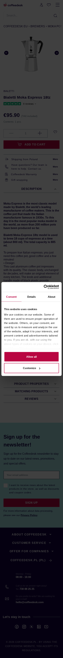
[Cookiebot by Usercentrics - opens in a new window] (44, 287)
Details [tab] (31, 296)
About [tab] (51, 296)
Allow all (31, 356)
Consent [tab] (11, 296)
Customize (29, 368)
